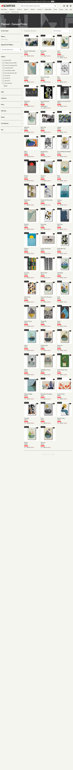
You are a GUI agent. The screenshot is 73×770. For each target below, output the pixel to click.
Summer (43, 442)
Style (2, 92)
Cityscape (27, 101)
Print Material (4, 123)
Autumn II (59, 345)
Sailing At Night (28, 394)
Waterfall (26, 127)
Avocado (26, 272)
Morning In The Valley (46, 394)
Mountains (43, 51)
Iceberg (59, 200)
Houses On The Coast (46, 200)
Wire (58, 77)
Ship (58, 176)
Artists (32, 9)
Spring (26, 442)
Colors (55, 9)
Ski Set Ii (26, 77)
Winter (26, 370)
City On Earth (44, 345)
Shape (3, 117)
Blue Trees (60, 224)
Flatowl (25, 52)
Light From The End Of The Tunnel (64, 101)
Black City (43, 127)
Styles (19, 9)
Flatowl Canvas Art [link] (15, 11)
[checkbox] (3, 60)
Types (25, 9)
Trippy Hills (43, 321)
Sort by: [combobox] (57, 31)
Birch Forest (44, 272)
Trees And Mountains (29, 51)
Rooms (39, 9)
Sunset (26, 176)
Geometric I (27, 200)
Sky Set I (26, 224)
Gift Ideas (3, 111)
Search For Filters (7, 45)
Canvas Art (7, 11)
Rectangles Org (61, 248)
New (66, 9)
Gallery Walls (48, 9)
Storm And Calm (45, 77)
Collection (3, 98)
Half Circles (27, 297)
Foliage (59, 127)
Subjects (11, 9)
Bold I (25, 151)
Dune (42, 418)
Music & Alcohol (45, 101)
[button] (1, 60)
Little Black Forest (45, 370)
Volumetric (43, 224)
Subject (3, 56)
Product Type (4, 31)
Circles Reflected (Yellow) (64, 151)
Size (2, 129)
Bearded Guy (44, 151)
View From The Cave (46, 297)
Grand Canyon (28, 321)
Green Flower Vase (62, 370)
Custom (61, 9)
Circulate (26, 418)
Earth (58, 51)
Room (2, 104)
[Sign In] (67, 5)
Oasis (58, 297)
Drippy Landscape (46, 248)
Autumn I (43, 176)
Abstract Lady (61, 418)
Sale (71, 9)
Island (25, 345)
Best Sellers (4, 9)
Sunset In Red (61, 394)
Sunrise (26, 248)
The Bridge (60, 272)
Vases (58, 321)
